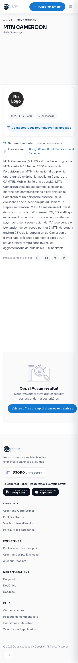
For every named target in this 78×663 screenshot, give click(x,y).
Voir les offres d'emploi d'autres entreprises (42, 408)
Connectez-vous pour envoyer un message (41, 127)
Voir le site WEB (23, 116)
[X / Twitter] (55, 257)
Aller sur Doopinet (14, 560)
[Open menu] (71, 7)
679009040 (48, 116)
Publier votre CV (13, 517)
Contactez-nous (13, 610)
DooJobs (9, 591)
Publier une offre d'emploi (20, 548)
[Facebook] (46, 257)
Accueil (7, 20)
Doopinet (9, 579)
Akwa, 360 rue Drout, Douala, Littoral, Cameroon (51, 151)
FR (9, 655)
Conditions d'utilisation (18, 623)
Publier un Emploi (49, 6)
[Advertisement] (39, 57)
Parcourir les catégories (19, 529)
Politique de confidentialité (20, 616)
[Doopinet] (37, 257)
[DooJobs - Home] (11, 7)
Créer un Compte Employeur (21, 554)
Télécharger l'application (19, 629)
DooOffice (9, 585)
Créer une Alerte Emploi (18, 510)
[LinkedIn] (64, 257)
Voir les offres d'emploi (18, 523)
